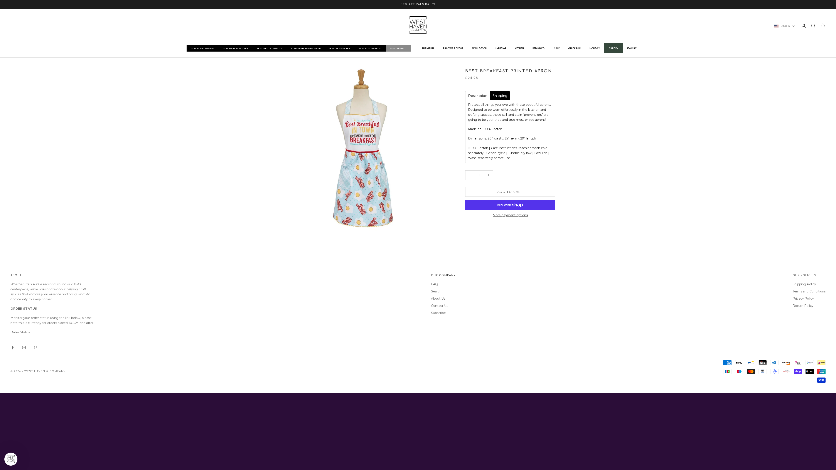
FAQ (434, 284)
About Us (438, 298)
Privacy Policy (803, 298)
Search (436, 291)
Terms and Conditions (809, 291)
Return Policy (803, 306)
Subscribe (438, 313)
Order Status (20, 332)
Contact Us (439, 306)
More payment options (510, 215)
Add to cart (510, 191)
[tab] (477, 95)
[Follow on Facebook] (12, 347)
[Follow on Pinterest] (35, 347)
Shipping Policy (804, 284)
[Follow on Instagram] (24, 347)
